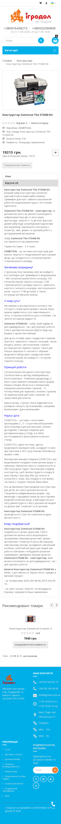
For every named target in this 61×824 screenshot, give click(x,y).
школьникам (30, 656)
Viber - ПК (44, 735)
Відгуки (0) (11, 182)
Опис (8, 176)
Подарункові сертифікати (9, 789)
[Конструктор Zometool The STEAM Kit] (30, 90)
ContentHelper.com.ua (43, 807)
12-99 (13, 656)
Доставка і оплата (13, 754)
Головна (7, 60)
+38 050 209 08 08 (48, 688)
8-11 (19, 656)
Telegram (44, 722)
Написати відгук (39, 123)
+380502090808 (43, 28)
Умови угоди (11, 771)
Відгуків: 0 (21, 123)
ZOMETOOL (24, 127)
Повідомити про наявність (17, 165)
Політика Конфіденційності (11, 765)
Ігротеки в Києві (12, 759)
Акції (7, 796)
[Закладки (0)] (41, 3)
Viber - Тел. (44, 729)
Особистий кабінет (14, 783)
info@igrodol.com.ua (49, 695)
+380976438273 (15, 28)
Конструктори (24, 60)
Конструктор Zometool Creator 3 (30, 628)
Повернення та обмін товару (14, 777)
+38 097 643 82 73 (48, 682)
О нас (7, 749)
